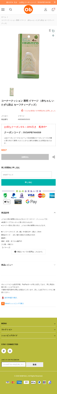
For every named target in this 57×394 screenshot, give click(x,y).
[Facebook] (3, 351)
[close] (54, 2)
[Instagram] (10, 351)
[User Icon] (45, 9)
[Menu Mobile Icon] (3, 9)
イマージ (21, 116)
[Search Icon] (10, 9)
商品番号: (4, 119)
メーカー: (4, 116)
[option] (28, 56)
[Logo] (28, 9)
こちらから (38, 252)
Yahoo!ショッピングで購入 (14, 303)
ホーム (3, 17)
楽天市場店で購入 (11, 298)
